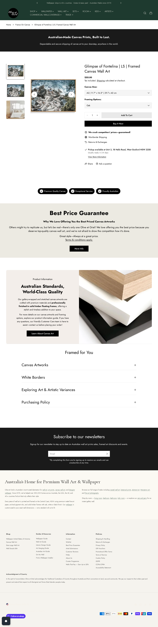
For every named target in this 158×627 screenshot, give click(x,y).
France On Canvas (22, 24)
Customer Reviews (72, 551)
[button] (37, 3)
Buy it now (118, 123)
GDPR (98, 561)
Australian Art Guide (43, 551)
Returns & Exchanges (97, 142)
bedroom (106, 498)
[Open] (6, 621)
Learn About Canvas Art (43, 333)
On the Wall (40, 554)
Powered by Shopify (36, 610)
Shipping (101, 80)
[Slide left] (34, 94)
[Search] (144, 13)
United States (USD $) (19, 604)
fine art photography (92, 493)
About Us (69, 558)
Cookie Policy (100, 558)
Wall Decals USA (12, 548)
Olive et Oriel (20, 610)
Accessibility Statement (103, 567)
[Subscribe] (107, 453)
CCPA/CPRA (100, 564)
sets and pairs (142, 498)
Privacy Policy (100, 545)
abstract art (135, 490)
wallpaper (69, 504)
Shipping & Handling (103, 539)
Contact (68, 539)
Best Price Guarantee (73, 545)
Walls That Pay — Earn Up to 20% (77, 564)
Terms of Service (101, 555)
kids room (121, 498)
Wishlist (68, 542)
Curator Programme (72, 561)
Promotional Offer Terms (104, 551)
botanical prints (126, 490)
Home (8, 24)
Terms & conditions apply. (79, 240)
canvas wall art (60, 490)
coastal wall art (115, 490)
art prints (51, 490)
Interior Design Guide (43, 545)
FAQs (68, 555)
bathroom (113, 498)
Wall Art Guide (41, 542)
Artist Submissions (72, 548)
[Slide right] (71, 94)
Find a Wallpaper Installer (44, 558)
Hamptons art (145, 490)
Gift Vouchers (100, 548)
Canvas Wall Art (11, 542)
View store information (97, 156)
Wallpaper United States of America (18, 539)
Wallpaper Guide (42, 538)
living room (98, 498)
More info (79, 248)
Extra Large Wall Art (12, 545)
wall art (44, 490)
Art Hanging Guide (42, 548)
